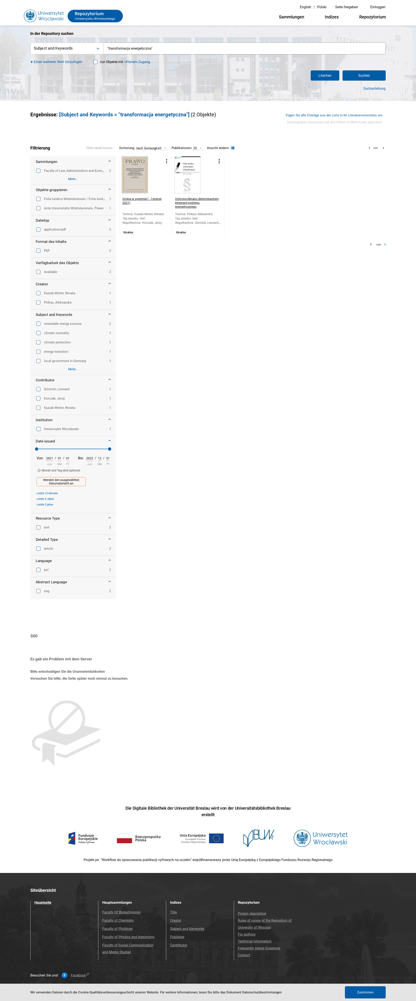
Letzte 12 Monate (47, 493)
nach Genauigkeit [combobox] (148, 148)
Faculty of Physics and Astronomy (128, 937)
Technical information (254, 941)
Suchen (364, 75)
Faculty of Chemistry (118, 920)
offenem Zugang (137, 62)
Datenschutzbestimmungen (262, 992)
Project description (252, 914)
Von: (40, 458)
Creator (175, 920)
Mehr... (73, 179)
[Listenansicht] (232, 148)
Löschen (325, 75)
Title (173, 912)
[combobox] (245, 48)
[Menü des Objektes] (166, 161)
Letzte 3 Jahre (45, 498)
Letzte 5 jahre (45, 504)
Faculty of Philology (117, 929)
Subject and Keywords (187, 929)
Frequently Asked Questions (259, 948)
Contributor (178, 945)
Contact (244, 955)
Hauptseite (42, 902)
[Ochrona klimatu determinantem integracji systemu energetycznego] (192, 174)
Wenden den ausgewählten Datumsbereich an (61, 481)
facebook (78, 975)
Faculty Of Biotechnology (121, 912)
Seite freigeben (346, 7)
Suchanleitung (374, 88)
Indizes (332, 17)
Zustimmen (365, 992)
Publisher (177, 937)
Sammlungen (291, 17)
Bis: (81, 458)
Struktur (128, 232)
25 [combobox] (195, 148)
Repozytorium (372, 17)
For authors (246, 934)
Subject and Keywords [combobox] (53, 48)
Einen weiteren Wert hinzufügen (58, 62)
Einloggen (377, 7)
